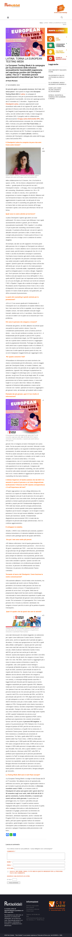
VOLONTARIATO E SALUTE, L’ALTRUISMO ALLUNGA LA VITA (56, 77)
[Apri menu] (8, 17)
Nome (9, 862)
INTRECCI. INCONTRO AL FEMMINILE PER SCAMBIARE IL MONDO (57, 96)
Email (9, 865)
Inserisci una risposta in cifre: (18, 876)
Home (41, 22)
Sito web (10, 868)
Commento (11, 851)
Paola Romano (12, 81)
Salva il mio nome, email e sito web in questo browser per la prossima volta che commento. (36, 872)
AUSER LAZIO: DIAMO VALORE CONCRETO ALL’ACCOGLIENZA (54, 89)
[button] (62, 17)
